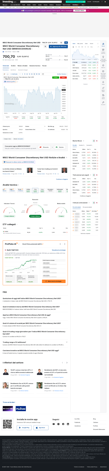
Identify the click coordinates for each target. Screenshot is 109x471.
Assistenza (78, 426)
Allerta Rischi (103, 467)
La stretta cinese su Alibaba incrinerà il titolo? (12, 170)
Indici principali (19, 7)
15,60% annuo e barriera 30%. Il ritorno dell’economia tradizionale (22, 371)
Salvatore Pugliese (25, 375)
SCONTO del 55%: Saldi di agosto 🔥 (75, 1)
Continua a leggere (62, 179)
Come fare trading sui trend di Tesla (47, 170)
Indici (5, 7)
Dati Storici (13, 70)
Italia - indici (12, 7)
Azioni (91, 43)
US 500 (74, 70)
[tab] (12, 190)
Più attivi (75, 145)
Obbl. (86, 43)
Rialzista (61, 147)
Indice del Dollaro (77, 76)
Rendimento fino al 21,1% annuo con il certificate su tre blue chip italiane (55, 386)
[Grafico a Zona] (8, 74)
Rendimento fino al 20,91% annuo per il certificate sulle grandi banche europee (22, 386)
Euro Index (75, 78)
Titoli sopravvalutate (93, 7)
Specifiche (56, 7)
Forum (44, 66)
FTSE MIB (75, 62)
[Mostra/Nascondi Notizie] (43, 74)
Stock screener (66, 4)
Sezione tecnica (34, 66)
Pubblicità (77, 422)
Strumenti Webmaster (99, 429)
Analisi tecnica (10, 185)
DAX (74, 65)
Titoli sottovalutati (83, 7)
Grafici (13, 66)
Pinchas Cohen (6, 173)
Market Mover (77, 141)
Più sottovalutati (77, 207)
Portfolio (95, 426)
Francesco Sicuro (58, 390)
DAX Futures (76, 67)
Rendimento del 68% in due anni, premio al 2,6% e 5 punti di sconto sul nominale (55, 372)
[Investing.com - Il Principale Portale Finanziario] (9, 2)
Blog (94, 419)
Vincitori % (81, 145)
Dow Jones (75, 73)
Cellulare (95, 422)
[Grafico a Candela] (4, 74)
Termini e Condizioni (79, 467)
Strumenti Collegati (23, 70)
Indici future (35, 7)
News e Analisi (22, 66)
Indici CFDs (42, 7)
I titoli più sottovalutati (80, 203)
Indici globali (49, 7)
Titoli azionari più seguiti (81, 175)
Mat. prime (80, 43)
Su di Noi (77, 419)
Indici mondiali (28, 7)
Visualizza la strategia (59, 250)
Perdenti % (89, 145)
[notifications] (102, 1)
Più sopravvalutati (87, 207)
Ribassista (46, 147)
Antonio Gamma (24, 390)
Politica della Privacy (92, 467)
